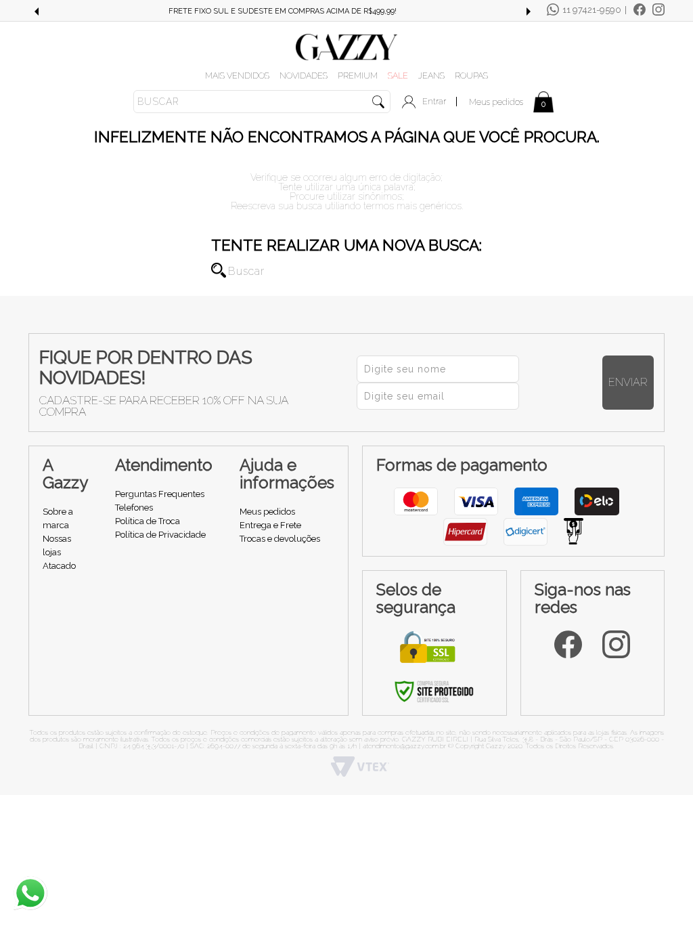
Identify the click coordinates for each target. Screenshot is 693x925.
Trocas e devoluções (280, 539)
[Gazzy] (346, 46)
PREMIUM (358, 75)
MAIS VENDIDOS (237, 75)
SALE (398, 75)
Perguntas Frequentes (159, 494)
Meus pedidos (496, 102)
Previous (35, 11)
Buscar (218, 270)
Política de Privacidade (160, 535)
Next (528, 11)
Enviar (628, 382)
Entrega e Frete (270, 525)
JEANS (431, 75)
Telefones (134, 507)
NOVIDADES (304, 75)
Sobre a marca (58, 518)
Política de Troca (147, 521)
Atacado (59, 566)
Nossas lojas (57, 545)
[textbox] (261, 101)
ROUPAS (471, 75)
